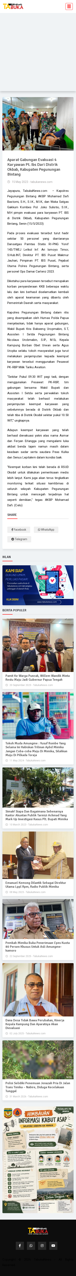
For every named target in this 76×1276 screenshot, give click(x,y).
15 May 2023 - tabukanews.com (31, 182)
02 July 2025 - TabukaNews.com (27, 1033)
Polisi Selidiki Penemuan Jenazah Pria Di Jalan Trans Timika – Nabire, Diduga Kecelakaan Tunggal (37, 1087)
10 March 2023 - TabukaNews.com (28, 824)
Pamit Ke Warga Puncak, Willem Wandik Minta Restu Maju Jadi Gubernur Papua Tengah (37, 678)
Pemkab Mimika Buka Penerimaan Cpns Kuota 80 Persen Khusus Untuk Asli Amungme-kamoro (37, 947)
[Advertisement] (38, 53)
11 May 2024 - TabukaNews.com (27, 760)
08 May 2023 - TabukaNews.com (27, 892)
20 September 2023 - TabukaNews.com (31, 685)
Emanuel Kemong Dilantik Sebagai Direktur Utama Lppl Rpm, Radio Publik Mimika (35, 885)
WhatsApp (47, 529)
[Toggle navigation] (68, 6)
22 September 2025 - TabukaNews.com (31, 956)
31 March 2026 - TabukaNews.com (28, 1096)
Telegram (20, 539)
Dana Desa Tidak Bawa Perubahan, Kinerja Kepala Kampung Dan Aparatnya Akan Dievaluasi (34, 1024)
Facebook (19, 529)
